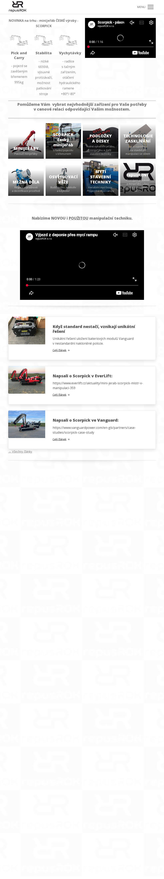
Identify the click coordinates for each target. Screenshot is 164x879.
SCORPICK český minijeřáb (63, 140)
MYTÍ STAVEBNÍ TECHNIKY (100, 177)
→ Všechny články (20, 451)
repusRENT (138, 174)
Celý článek (59, 350)
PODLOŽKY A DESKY (100, 138)
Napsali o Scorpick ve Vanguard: (86, 420)
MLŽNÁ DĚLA (26, 182)
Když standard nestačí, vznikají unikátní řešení (94, 329)
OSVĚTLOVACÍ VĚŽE (63, 179)
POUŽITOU (78, 218)
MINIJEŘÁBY (26, 148)
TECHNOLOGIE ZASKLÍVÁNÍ (138, 138)
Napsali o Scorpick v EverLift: (82, 376)
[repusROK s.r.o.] (17, 6)
